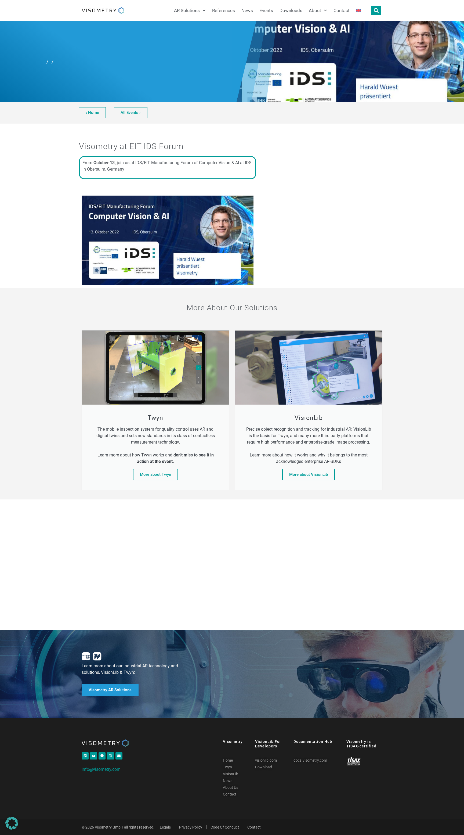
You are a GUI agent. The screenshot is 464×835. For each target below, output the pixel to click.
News (247, 10)
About (315, 10)
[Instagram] (110, 755)
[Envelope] (118, 755)
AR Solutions (187, 10)
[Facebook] (102, 755)
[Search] (375, 10)
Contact (342, 10)
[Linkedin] (85, 755)
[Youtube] (93, 755)
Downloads (291, 10)
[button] (12, 823)
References (223, 10)
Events (266, 10)
